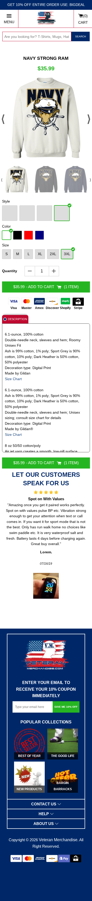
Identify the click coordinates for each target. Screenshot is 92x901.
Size (5, 245)
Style (6, 201)
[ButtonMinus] (30, 271)
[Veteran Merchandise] (46, 19)
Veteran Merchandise (58, 840)
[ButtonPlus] (54, 271)
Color (6, 226)
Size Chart (13, 379)
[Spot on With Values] (46, 586)
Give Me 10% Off (65, 706)
